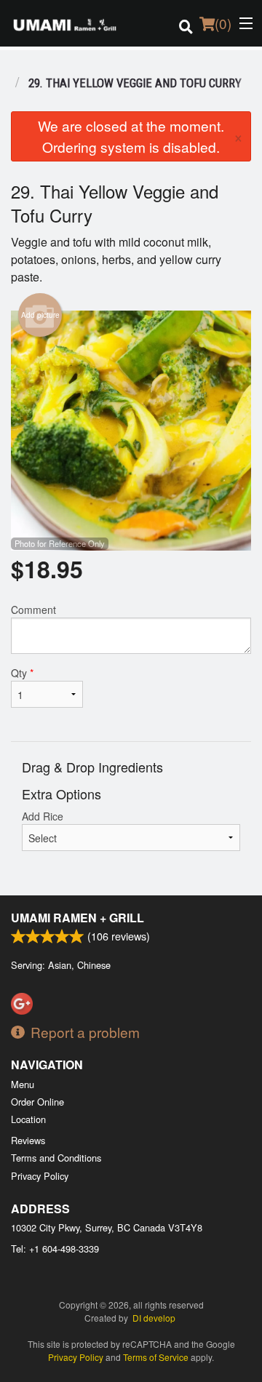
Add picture (40, 315)
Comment (33, 609)
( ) (223, 23)
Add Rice (42, 816)
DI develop (153, 1317)
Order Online (37, 1102)
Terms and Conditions (56, 1158)
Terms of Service (155, 1357)
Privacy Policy (39, 1176)
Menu (22, 1084)
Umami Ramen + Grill (77, 917)
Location (28, 1119)
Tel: (55, 1248)
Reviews (28, 1140)
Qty (22, 673)
